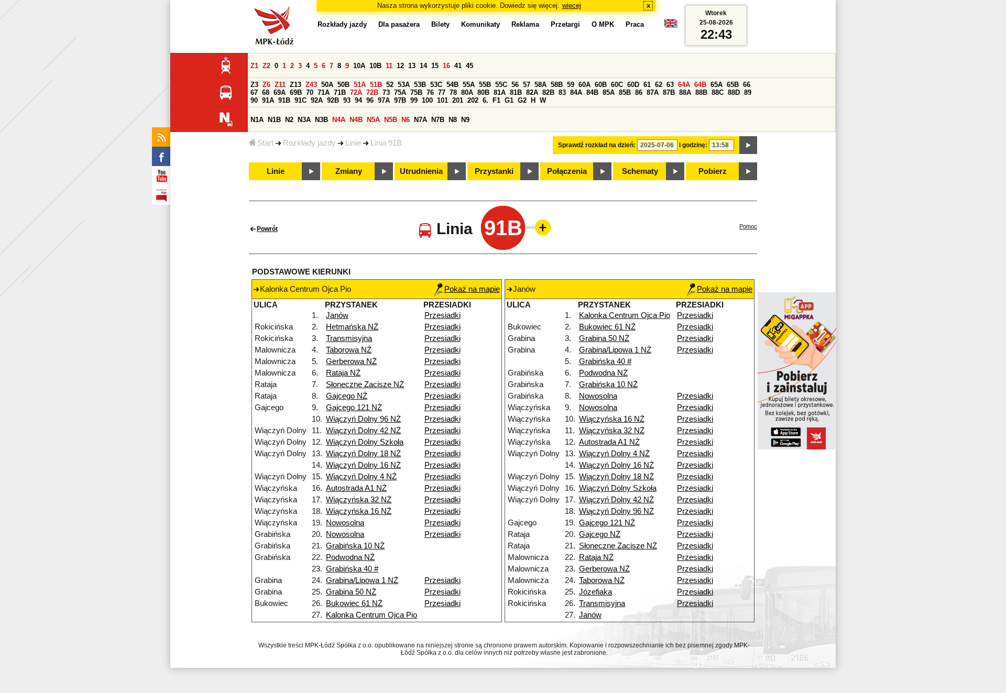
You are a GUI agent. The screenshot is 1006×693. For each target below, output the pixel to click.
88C (718, 92)
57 (526, 85)
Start (265, 143)
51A (360, 85)
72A (356, 92)
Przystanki (494, 171)
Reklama (525, 24)
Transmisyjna (349, 338)
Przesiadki (442, 315)
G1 (509, 100)
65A (716, 85)
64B (700, 85)
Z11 (280, 85)
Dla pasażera (399, 24)
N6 (405, 120)
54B (452, 85)
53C (436, 85)
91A (268, 100)
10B (375, 66)
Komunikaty (480, 24)
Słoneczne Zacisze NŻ (365, 384)
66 (746, 85)
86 (638, 92)
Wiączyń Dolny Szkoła (364, 442)
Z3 (254, 85)
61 (647, 85)
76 (430, 92)
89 (747, 92)
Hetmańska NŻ (352, 327)
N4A (338, 120)
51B (376, 85)
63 (670, 85)
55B (485, 85)
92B (333, 100)
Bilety (440, 24)
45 (469, 66)
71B (340, 92)
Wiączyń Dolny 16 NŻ (363, 465)
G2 (522, 100)
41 (458, 66)
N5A (373, 120)
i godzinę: (693, 145)
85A (609, 92)
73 (386, 92)
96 (370, 100)
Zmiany (348, 171)
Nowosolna (345, 523)
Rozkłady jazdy (309, 143)
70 (309, 92)
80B (483, 92)
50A (327, 85)
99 (414, 100)
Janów (337, 315)
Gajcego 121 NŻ (354, 407)
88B (701, 92)
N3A (304, 120)
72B (372, 92)
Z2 (266, 66)
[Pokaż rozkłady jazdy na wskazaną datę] (748, 145)
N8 (453, 120)
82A (532, 92)
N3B (321, 120)
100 (427, 100)
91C (300, 100)
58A (540, 85)
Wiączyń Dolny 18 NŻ (363, 453)
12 (400, 66)
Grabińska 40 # (352, 569)
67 (254, 92)
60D (633, 85)
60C (617, 85)
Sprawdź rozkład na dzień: (597, 145)
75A (400, 92)
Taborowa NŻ (348, 350)
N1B (274, 120)
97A (384, 100)
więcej (571, 5)
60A (584, 85)
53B (420, 85)
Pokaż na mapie (472, 289)
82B (548, 92)
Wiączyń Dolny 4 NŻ (361, 476)
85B (625, 92)
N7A (420, 120)
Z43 (311, 85)
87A (653, 92)
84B (592, 92)
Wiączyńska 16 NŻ (358, 511)
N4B (356, 120)
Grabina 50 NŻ (351, 592)
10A (359, 66)
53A (404, 85)
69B (296, 92)
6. (485, 100)
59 (570, 85)
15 (435, 66)
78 (453, 92)
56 (515, 85)
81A (500, 92)
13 (411, 66)
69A (280, 92)
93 (347, 100)
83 (562, 92)
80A (467, 92)
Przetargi (565, 24)
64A (684, 85)
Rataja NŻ (343, 373)
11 (389, 66)
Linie (353, 143)
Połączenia (567, 171)
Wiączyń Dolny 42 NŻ (363, 430)
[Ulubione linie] (539, 227)
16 (446, 66)
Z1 (254, 66)
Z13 (295, 85)
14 (423, 66)
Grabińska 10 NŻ (355, 546)
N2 (289, 120)
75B (416, 92)
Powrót (267, 229)
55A (469, 85)
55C (501, 85)
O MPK (603, 24)
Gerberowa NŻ (351, 361)
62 (658, 85)
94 (358, 100)
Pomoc (748, 226)
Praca (635, 24)
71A (324, 92)
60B (601, 85)
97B (400, 100)
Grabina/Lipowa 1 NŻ (362, 580)
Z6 (266, 85)
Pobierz (712, 171)
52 (389, 85)
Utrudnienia (421, 171)
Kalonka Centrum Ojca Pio (371, 615)
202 (472, 100)
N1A (257, 120)
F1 (496, 100)
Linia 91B (386, 143)
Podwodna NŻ (350, 557)
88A (685, 92)
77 (441, 92)
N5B (390, 120)
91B (284, 100)
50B (343, 85)
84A (576, 92)
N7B (437, 120)
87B (669, 92)
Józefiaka (595, 592)
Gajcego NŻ (346, 396)
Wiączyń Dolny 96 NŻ (363, 419)
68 (265, 92)
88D (734, 92)
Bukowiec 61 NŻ (354, 603)
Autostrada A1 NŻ (356, 488)
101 (442, 100)
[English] (670, 26)
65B (733, 85)
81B (516, 92)
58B (557, 85)
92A (317, 100)
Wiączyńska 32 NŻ (358, 500)
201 (457, 100)
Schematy (640, 171)
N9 (465, 120)
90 (254, 100)
